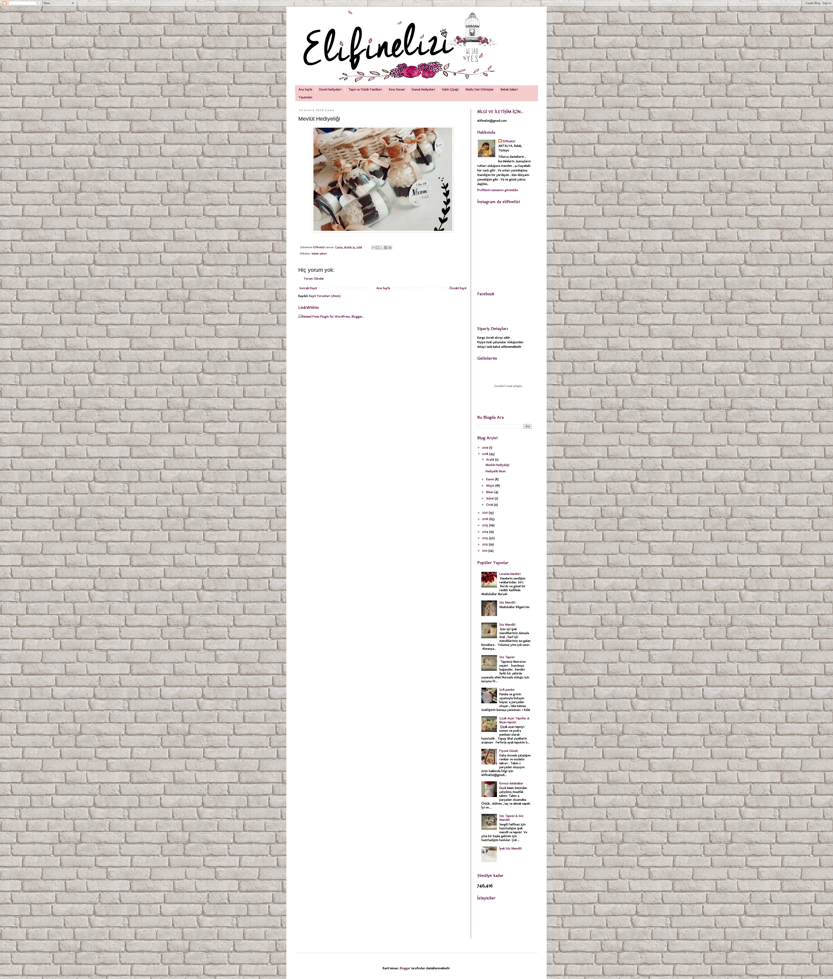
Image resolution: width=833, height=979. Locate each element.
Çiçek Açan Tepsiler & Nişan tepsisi (514, 720)
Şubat (490, 498)
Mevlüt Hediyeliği (497, 465)
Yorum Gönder (314, 278)
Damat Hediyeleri (423, 89)
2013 (485, 538)
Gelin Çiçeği (450, 89)
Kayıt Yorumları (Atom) (325, 296)
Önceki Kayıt (457, 288)
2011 (485, 551)
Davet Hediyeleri (330, 89)
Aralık (490, 459)
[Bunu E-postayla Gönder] (373, 247)
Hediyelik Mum (495, 471)
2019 (485, 447)
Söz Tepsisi (507, 657)
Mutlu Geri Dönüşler (480, 89)
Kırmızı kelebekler (511, 783)
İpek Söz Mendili (510, 848)
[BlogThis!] (378, 247)
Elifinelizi (509, 141)
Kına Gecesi (397, 89)
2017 (485, 513)
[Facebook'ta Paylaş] (386, 247)
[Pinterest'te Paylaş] (390, 247)
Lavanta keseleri (510, 574)
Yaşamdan (305, 97)
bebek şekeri (319, 253)
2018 (485, 454)
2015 (485, 525)
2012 (485, 544)
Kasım (490, 479)
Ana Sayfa (305, 89)
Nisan (490, 492)
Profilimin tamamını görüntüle (497, 190)
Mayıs (490, 485)
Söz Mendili (507, 602)
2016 (485, 519)
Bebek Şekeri (509, 89)
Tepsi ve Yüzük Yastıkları (365, 89)
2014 (485, 532)
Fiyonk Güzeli (508, 751)
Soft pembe (506, 690)
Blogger (405, 968)
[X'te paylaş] (382, 247)
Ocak (490, 505)
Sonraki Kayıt (308, 288)
